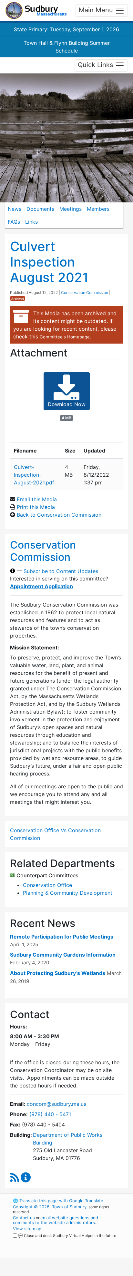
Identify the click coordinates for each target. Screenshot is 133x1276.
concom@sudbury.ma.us (56, 1104)
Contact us (24, 1217)
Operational (52, 1272)
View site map (27, 1228)
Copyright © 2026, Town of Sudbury (50, 1206)
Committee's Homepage (65, 336)
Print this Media (36, 507)
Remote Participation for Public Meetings (61, 936)
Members (98, 209)
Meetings (70, 209)
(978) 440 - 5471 (50, 1114)
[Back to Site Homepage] (36, 10)
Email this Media (37, 499)
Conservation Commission (84, 292)
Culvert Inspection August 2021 (49, 262)
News (14, 209)
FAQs (14, 222)
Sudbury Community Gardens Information (63, 954)
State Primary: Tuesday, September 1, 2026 (66, 29)
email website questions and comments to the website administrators (55, 1220)
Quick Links (96, 65)
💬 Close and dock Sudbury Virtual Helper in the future (67, 1235)
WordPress (41, 1241)
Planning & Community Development (67, 893)
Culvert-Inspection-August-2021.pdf (34, 475)
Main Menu (97, 10)
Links (31, 222)
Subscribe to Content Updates (61, 571)
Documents (40, 209)
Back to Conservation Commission (59, 514)
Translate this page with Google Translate (58, 1200)
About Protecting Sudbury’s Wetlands (57, 973)
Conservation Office (47, 885)
